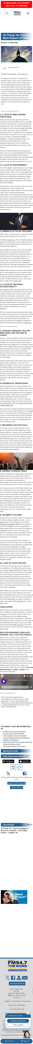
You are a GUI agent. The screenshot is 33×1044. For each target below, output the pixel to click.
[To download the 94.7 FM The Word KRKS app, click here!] (8, 761)
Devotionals (8, 825)
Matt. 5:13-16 (17, 625)
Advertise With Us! (16, 787)
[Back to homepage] (17, 13)
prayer (28, 392)
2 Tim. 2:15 (8, 180)
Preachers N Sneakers (7, 524)
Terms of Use (12, 1005)
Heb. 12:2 (11, 599)
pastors (6, 289)
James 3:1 (27, 323)
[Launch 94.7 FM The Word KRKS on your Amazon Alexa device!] (16, 767)
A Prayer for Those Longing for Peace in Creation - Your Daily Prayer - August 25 (15, 830)
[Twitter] (8, 773)
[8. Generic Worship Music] (16, 461)
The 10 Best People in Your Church (14, 746)
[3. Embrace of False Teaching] (16, 221)
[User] (19, 978)
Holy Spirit (20, 601)
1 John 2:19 (17, 281)
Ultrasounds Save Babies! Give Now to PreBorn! (16, 4)
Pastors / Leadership (9, 42)
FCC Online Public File (17, 1009)
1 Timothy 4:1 (10, 240)
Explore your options (15, 783)
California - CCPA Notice (12, 1001)
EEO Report (22, 1005)
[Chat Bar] (16, 1041)
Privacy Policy (26, 1001)
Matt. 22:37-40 (15, 570)
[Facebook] (24, 773)
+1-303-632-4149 (19, 995)
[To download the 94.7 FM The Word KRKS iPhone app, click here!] (25, 761)
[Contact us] (24, 978)
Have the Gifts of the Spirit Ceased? (15, 736)
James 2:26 (9, 405)
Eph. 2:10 (8, 403)
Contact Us (17, 997)
